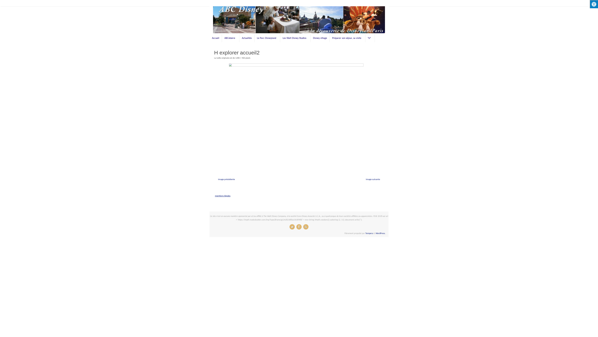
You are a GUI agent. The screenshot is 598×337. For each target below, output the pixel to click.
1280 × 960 (240, 58)
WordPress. (380, 233)
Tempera (369, 233)
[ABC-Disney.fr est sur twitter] (292, 227)
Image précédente (226, 179)
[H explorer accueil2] (299, 116)
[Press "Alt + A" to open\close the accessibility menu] (594, 4)
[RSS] (305, 227)
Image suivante (373, 179)
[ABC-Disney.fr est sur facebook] (299, 227)
